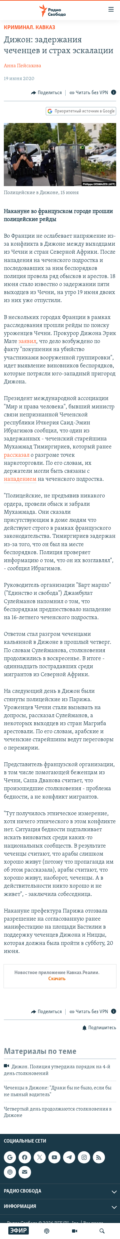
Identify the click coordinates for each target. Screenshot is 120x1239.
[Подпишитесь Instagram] (84, 1157)
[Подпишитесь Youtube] (54, 1157)
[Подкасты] (10, 1172)
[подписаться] (25, 1172)
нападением (20, 479)
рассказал (16, 455)
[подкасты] (46, 1231)
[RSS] (99, 1157)
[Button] (46, 93)
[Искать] (102, 1231)
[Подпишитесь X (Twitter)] (40, 1157)
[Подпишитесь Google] (10, 1157)
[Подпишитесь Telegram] (69, 1157)
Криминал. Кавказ (29, 28)
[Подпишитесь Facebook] (25, 1157)
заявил (27, 342)
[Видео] (74, 1231)
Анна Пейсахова (22, 66)
